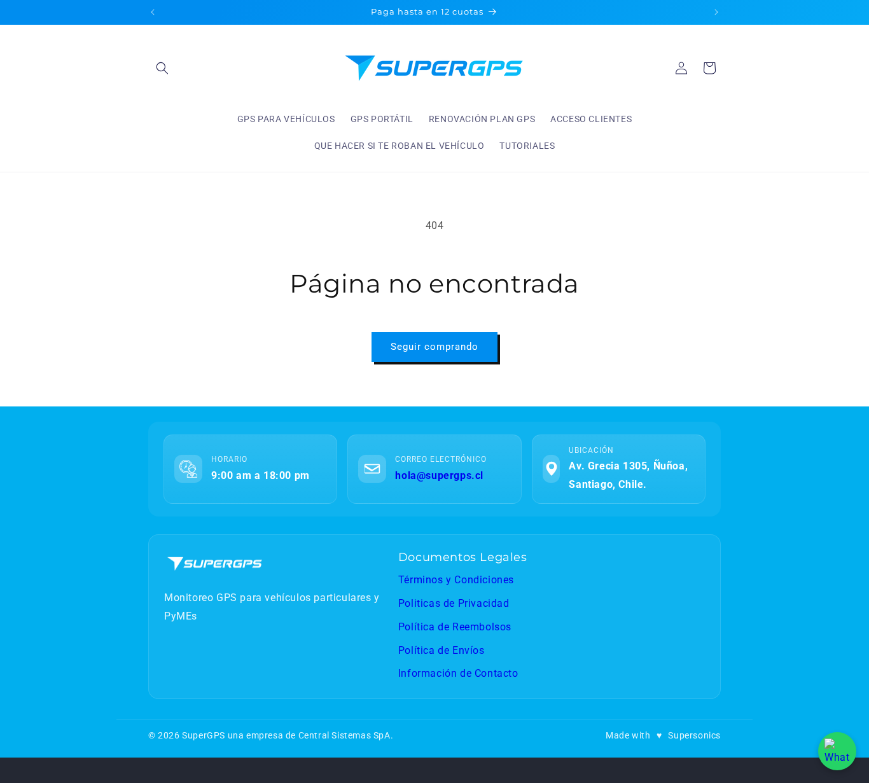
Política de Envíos (441, 650)
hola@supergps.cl (439, 475)
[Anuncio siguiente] (716, 12)
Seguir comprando (434, 346)
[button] (162, 68)
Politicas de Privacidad (454, 603)
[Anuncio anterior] (153, 12)
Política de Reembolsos (454, 627)
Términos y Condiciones (456, 580)
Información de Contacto (458, 673)
